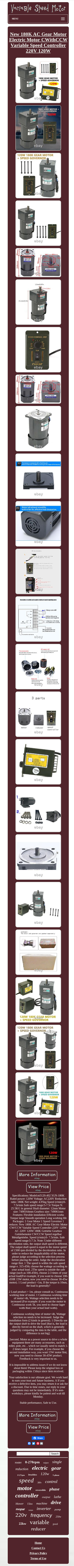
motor (24, 1488)
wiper (46, 1462)
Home (38, 1542)
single (57, 1462)
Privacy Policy (38, 1553)
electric (40, 1468)
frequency (41, 1515)
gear (56, 1468)
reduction (21, 1469)
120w (45, 1474)
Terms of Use (38, 1558)
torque (31, 1510)
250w (58, 1516)
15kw (30, 1503)
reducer (38, 1528)
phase (54, 1489)
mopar (20, 1509)
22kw (22, 1523)
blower (20, 1503)
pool (55, 1524)
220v (21, 1515)
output (46, 1497)
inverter (44, 1508)
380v (39, 1482)
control (51, 1481)
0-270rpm (32, 1462)
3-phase (56, 1475)
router (18, 1462)
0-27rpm (21, 1475)
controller (26, 1495)
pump (58, 1509)
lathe (57, 1497)
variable (39, 1522)
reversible (41, 1490)
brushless (32, 1474)
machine (41, 1503)
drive (56, 1502)
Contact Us (38, 1548)
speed (26, 1480)
